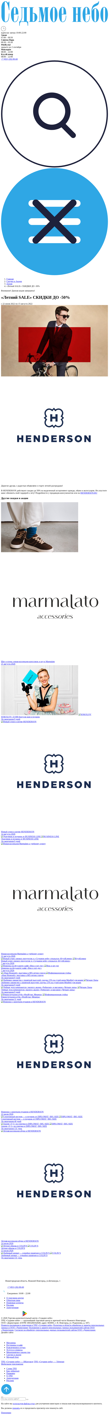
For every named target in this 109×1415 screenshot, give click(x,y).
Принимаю (6, 1413)
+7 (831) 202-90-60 (15, 1287)
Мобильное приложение (12, 1364)
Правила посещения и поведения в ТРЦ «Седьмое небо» (27, 1325)
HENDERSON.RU (88, 493)
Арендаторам (12, 1307)
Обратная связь (13, 1300)
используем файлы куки (24, 1403)
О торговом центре (15, 1298)
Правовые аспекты (15, 1303)
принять (16, 1408)
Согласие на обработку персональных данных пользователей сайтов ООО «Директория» (55, 1330)
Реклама (10, 1305)
